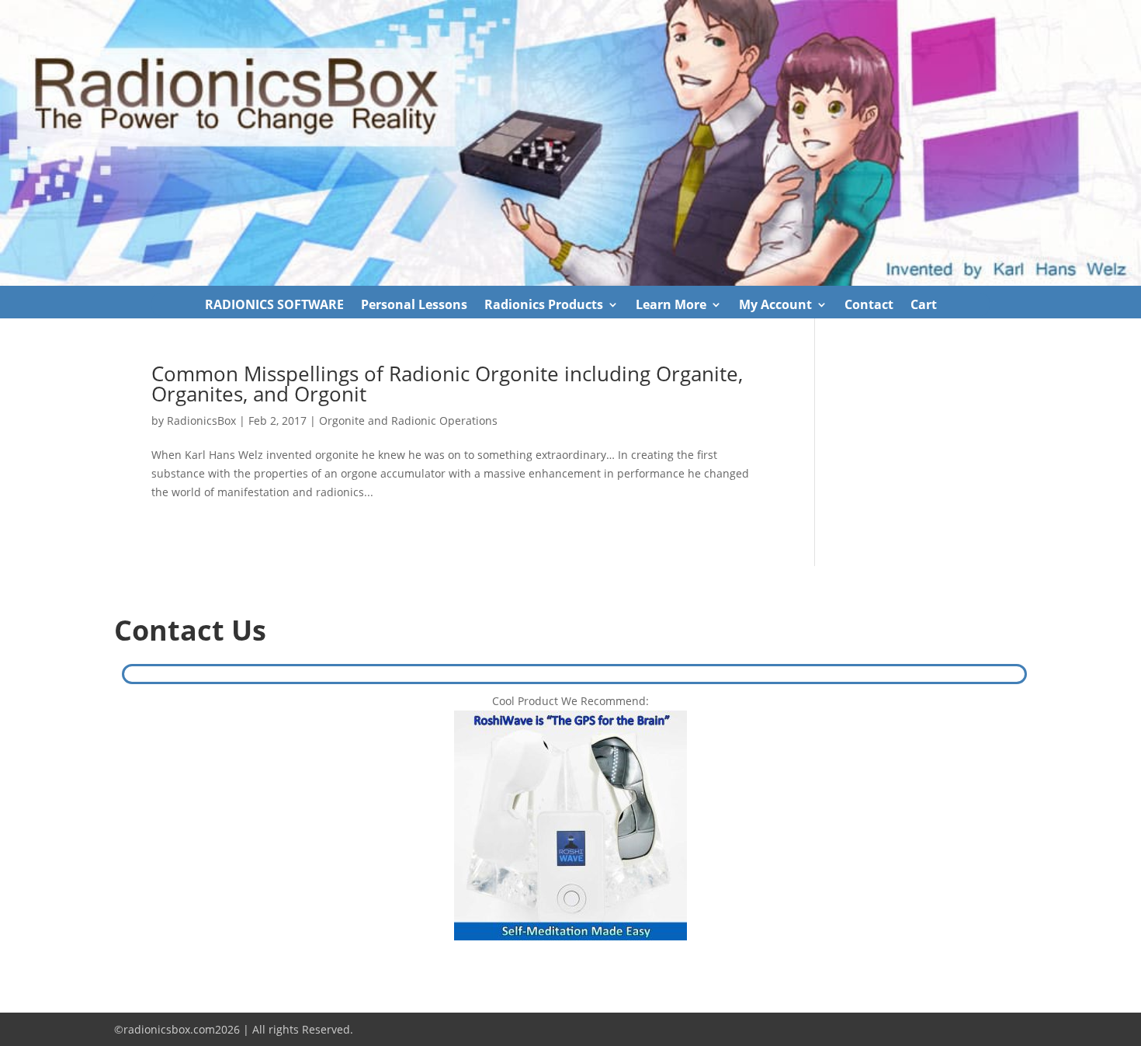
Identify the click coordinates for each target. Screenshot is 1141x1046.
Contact (868, 306)
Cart (923, 306)
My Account (775, 306)
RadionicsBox (201, 420)
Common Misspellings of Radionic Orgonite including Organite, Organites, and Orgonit (447, 384)
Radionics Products (543, 306)
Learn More (671, 306)
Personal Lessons (414, 306)
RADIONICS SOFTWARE (274, 306)
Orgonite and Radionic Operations (408, 420)
